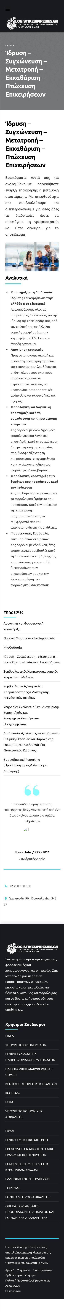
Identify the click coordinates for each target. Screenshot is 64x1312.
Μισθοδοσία (13, 647)
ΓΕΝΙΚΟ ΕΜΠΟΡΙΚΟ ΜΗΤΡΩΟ (26, 1140)
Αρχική (10, 45)
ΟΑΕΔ (9, 1036)
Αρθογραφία (13, 1275)
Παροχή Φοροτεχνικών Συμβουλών (29, 638)
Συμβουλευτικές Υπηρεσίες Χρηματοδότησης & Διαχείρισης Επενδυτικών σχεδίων (26, 691)
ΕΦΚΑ (9, 1130)
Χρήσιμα (30, 1275)
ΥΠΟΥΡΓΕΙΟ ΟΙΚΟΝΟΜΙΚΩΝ (25, 1045)
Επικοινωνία (13, 1290)
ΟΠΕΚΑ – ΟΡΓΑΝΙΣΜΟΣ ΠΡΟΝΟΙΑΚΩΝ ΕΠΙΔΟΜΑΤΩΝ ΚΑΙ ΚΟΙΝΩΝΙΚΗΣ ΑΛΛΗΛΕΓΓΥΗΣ (29, 1211)
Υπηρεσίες (23, 1270)
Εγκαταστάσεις (42, 1270)
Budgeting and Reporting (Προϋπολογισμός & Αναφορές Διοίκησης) (26, 765)
